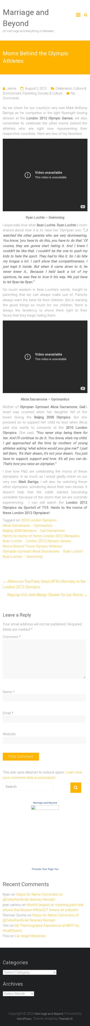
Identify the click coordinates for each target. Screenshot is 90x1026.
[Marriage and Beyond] (45, 808)
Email (8, 713)
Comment (12, 637)
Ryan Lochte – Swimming (22, 557)
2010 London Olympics (39, 520)
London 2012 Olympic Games (48, 541)
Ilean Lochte (12, 541)
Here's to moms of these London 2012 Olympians (41, 536)
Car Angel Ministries (30, 936)
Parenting (29, 93)
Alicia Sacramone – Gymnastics (27, 525)
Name (9, 692)
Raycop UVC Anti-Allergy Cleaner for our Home (47, 595)
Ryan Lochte (73, 551)
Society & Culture (50, 93)
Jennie (11, 88)
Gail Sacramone (52, 531)
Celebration (64, 88)
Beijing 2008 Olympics (19, 531)
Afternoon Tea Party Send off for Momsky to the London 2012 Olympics (44, 584)
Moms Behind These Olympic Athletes (32, 546)
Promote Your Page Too (45, 869)
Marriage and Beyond (45, 802)
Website (9, 734)
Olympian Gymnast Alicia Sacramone (31, 551)
